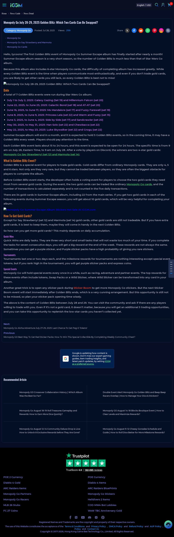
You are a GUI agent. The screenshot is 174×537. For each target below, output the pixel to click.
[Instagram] (161, 30)
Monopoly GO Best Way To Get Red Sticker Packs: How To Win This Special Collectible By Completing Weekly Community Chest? (69, 337)
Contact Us (93, 529)
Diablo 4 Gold (11, 482)
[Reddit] (140, 30)
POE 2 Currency (13, 477)
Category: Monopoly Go (18, 30)
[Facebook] (134, 30)
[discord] (89, 517)
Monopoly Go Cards (17, 47)
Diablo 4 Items (97, 482)
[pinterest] (103, 517)
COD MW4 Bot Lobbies (102, 505)
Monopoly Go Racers (16, 499)
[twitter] (76, 517)
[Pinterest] (154, 30)
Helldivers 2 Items (99, 499)
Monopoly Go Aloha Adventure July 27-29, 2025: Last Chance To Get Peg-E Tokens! (45, 328)
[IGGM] (16, 5)
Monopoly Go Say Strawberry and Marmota (29, 42)
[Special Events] (171, 273)
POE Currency (96, 477)
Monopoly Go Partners (17, 493)
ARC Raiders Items (14, 488)
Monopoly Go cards (139, 184)
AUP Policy (155, 526)
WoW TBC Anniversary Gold (105, 510)
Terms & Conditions (75, 526)
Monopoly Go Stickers (101, 493)
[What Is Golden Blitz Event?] (171, 264)
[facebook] (70, 517)
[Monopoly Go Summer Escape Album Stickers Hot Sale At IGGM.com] (87, 210)
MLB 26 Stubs (11, 505)
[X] (127, 30)
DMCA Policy (115, 526)
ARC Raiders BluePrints (102, 488)
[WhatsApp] (147, 30)
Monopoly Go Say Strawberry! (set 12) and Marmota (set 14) (41, 154)
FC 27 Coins (10, 510)
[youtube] (83, 517)
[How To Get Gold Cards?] (171, 266)
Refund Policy (136, 526)
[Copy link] (168, 30)
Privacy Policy (98, 526)
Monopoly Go (14, 38)
